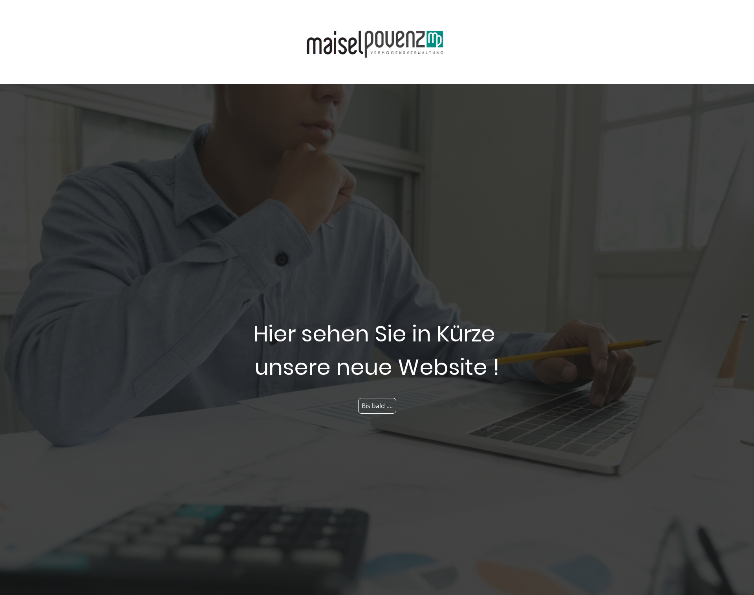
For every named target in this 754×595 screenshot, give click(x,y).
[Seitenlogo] (377, 42)
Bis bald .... (377, 406)
